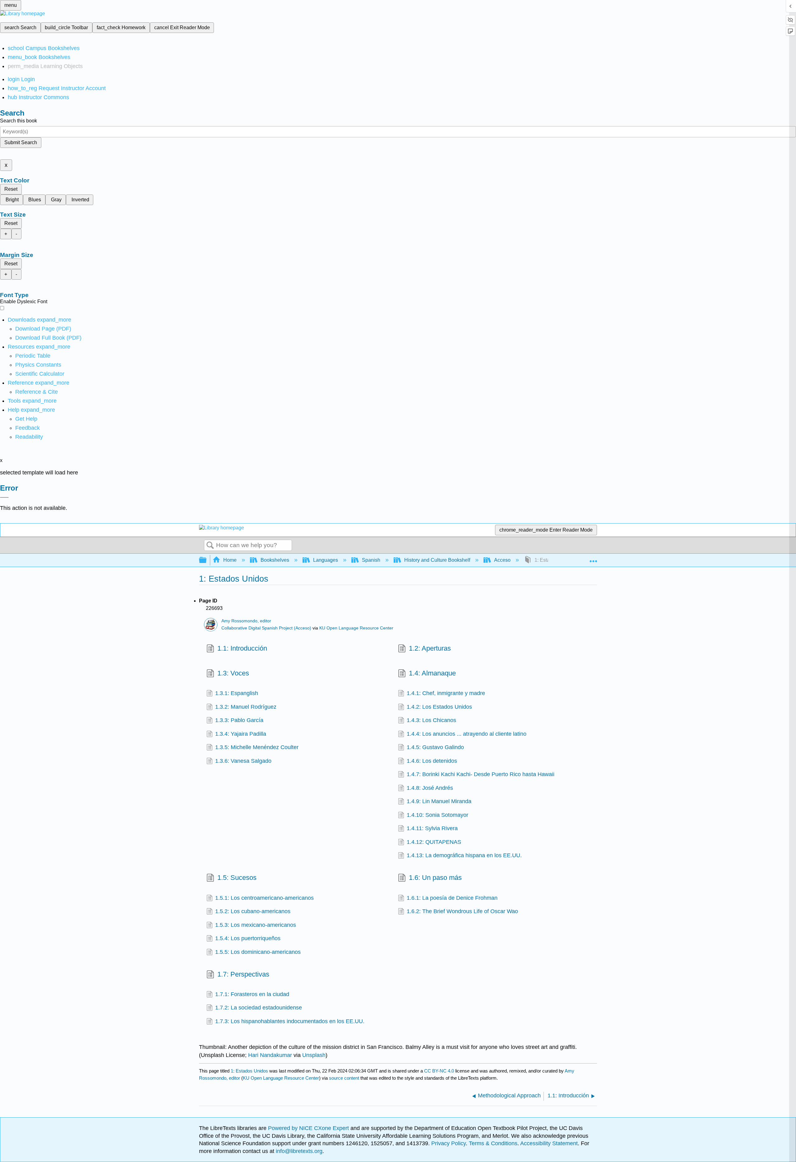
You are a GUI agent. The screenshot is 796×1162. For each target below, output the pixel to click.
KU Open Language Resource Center (356, 628)
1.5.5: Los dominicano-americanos (258, 952)
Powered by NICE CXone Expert (309, 1128)
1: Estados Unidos (249, 1070)
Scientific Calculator (39, 374)
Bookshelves (274, 560)
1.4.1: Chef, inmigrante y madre (446, 693)
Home (230, 560)
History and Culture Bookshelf (437, 560)
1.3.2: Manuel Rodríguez (245, 707)
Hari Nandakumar (270, 1055)
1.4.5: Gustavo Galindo (435, 747)
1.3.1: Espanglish (236, 693)
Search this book (18, 120)
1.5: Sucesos (237, 877)
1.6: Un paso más (435, 877)
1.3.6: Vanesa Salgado (243, 761)
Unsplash (314, 1055)
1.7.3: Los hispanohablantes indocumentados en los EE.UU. (289, 1021)
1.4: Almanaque (432, 673)
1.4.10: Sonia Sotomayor (437, 815)
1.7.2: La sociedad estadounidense (258, 1007)
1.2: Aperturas (430, 648)
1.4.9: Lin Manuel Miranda (439, 801)
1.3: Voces (233, 673)
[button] (27, 428)
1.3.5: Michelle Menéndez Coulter (256, 747)
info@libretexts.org (298, 1151)
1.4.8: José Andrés (430, 788)
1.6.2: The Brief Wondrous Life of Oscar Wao (462, 911)
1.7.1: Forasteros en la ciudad (252, 994)
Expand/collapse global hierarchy (206, 560)
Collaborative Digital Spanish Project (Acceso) (266, 628)
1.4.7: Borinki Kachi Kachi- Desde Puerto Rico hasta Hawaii (480, 774)
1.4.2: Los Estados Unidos (439, 707)
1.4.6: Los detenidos (432, 761)
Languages (325, 560)
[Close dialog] (4, 497)
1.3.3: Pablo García (239, 720)
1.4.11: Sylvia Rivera (432, 828)
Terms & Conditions (493, 1143)
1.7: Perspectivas (243, 974)
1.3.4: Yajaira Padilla (240, 734)
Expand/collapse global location (593, 558)
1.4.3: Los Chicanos (431, 720)
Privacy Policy (448, 1143)
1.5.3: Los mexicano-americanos (255, 925)
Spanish (371, 560)
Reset (10, 189)
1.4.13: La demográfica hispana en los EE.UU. (464, 855)
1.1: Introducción (242, 648)
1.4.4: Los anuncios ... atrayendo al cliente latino (466, 734)
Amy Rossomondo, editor (246, 621)
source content (344, 1078)
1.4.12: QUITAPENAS (434, 842)
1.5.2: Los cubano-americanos (252, 911)
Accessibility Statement (549, 1143)
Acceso (502, 560)
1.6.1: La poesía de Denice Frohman (452, 898)
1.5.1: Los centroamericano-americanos (264, 898)
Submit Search (20, 142)
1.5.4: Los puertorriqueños (247, 938)
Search (210, 545)
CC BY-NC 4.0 (439, 1070)
